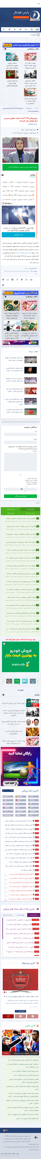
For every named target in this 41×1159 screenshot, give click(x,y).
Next (36, 979)
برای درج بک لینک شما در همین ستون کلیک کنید (20, 639)
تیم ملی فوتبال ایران (25, 271)
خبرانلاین (26, 268)
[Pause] (4, 222)
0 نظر (22, 130)
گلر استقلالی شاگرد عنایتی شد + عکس (27, 1118)
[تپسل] (4, 44)
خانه (39, 4)
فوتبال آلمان (35, 808)
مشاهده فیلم (22, 1011)
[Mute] (7, 222)
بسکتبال (11, 808)
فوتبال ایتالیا (10, 804)
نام (35, 431)
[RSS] (38, 963)
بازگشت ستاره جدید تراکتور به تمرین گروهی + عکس (23, 1114)
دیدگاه (35, 451)
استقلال (36, 800)
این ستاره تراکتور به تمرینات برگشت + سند (26, 1075)
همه (12, 790)
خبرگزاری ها (29, 108)
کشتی (24, 811)
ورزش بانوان (10, 811)
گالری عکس (35, 815)
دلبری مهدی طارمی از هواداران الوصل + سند (25, 1071)
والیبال (36, 811)
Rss (6, 1130)
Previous (5, 979)
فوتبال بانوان (17, 271)
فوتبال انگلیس (22, 804)
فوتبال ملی (35, 796)
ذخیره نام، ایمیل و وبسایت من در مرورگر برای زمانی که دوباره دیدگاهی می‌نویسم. (31, 481)
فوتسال (23, 796)
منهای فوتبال (22, 808)
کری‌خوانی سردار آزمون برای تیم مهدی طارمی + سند (23, 1060)
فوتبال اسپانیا (35, 804)
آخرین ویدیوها (28, 963)
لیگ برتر (11, 796)
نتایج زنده (20, 690)
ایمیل (35, 439)
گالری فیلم (23, 815)
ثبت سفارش (18, 234)
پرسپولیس (22, 800)
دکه (12, 815)
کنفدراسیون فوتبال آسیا (24, 253)
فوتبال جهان (10, 800)
